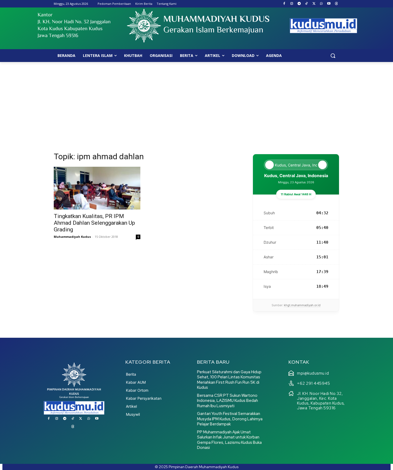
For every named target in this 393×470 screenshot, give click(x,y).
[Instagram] (291, 4)
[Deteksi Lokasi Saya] (269, 165)
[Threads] (336, 4)
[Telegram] (299, 4)
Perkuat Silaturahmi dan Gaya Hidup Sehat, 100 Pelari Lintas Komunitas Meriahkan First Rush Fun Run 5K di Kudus (229, 379)
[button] (332, 55)
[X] (314, 4)
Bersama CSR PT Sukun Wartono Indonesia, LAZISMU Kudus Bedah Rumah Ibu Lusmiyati (227, 401)
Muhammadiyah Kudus (72, 237)
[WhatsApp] (321, 4)
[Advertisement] (196, 102)
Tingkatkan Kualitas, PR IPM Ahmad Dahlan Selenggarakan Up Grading (94, 223)
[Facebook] (284, 4)
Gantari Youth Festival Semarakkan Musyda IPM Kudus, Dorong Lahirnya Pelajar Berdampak (230, 419)
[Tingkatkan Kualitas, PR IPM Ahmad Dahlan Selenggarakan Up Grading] (97, 188)
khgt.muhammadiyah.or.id (302, 305)
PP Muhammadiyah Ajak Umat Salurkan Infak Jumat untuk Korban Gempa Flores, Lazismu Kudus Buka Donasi (229, 439)
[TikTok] (306, 4)
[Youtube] (329, 4)
